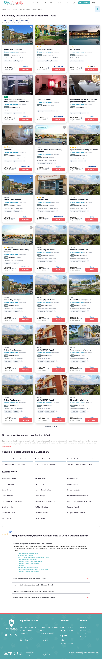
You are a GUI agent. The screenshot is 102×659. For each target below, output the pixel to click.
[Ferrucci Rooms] (51, 185)
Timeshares (44, 640)
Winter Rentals (40, 518)
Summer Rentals (73, 507)
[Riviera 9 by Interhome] (17, 285)
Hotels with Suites (73, 490)
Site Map (83, 630)
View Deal (25, 69)
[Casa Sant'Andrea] (51, 85)
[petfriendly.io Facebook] (6, 635)
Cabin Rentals (72, 478)
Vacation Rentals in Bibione (45, 458)
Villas (42, 630)
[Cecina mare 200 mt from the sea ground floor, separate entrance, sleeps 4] (84, 85)
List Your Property (66, 643)
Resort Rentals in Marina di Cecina (79, 501)
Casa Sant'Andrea (44, 99)
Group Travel (6, 490)
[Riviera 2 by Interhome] (51, 235)
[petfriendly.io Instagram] (11, 635)
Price (10, 20)
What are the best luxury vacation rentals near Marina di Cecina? (33, 591)
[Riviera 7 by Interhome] (17, 385)
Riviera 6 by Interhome (46, 300)
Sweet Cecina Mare (44, 49)
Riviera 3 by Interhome (13, 49)
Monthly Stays (40, 495)
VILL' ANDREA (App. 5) (46, 400)
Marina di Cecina (14, 52)
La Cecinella (75, 49)
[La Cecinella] (84, 35)
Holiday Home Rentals (43, 490)
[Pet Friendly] (31, 42)
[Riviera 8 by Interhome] (84, 185)
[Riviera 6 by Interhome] (51, 285)
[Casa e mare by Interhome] (84, 335)
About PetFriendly (66, 627)
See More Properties (51, 426)
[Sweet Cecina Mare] (51, 35)
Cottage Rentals (8, 484)
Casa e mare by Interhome (80, 350)
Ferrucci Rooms (43, 200)
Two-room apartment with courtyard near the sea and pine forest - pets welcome (16, 100)
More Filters (24, 20)
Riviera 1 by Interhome (12, 200)
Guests (16, 20)
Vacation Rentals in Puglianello (13, 464)
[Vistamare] (17, 135)
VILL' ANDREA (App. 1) (45, 350)
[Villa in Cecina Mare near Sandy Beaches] (17, 235)
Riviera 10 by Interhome (13, 350)
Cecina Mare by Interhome (80, 300)
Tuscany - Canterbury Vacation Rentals (81, 464)
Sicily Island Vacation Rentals (45, 464)
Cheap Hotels (39, 484)
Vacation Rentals (26, 630)
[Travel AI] (13, 653)
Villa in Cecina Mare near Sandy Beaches (49, 151)
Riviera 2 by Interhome (46, 250)
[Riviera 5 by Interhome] (84, 385)
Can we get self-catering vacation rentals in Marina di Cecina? (33, 585)
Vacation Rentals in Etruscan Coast (80, 458)
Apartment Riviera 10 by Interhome (84, 150)
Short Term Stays (8, 507)
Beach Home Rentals (9, 478)
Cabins (22, 633)
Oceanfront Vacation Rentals (77, 495)
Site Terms (83, 633)
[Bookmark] (31, 27)
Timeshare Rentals (41, 512)
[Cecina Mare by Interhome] (84, 285)
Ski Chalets (24, 640)
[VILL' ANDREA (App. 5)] (51, 385)
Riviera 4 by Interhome (79, 250)
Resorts (42, 636)
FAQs (62, 640)
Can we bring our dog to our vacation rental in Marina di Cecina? (34, 597)
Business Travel (40, 478)
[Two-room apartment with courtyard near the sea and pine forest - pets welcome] (17, 85)
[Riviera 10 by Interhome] (17, 335)
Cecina (7, 52)
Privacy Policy (84, 636)
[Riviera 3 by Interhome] (17, 35)
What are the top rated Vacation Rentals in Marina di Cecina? (32, 544)
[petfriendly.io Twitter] (16, 635)
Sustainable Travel (8, 512)
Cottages (23, 636)
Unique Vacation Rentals (76, 512)
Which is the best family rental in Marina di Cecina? (29, 579)
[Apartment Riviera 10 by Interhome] (84, 135)
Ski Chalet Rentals (41, 507)
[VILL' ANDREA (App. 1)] (51, 335)
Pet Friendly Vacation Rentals (12, 501)
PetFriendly (79, 652)
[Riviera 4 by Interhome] (84, 235)
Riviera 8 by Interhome (79, 200)
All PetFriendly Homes (28, 627)
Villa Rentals (6, 518)
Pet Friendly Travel (72, 3)
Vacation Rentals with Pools (45, 501)
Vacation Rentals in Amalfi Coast (14, 458)
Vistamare (8, 150)
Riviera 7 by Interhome (12, 400)
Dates (4, 20)
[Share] (97, 9)
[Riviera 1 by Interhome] (17, 185)
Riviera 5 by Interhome (79, 400)
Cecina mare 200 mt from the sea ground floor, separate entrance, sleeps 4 (83, 100)
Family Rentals (72, 484)
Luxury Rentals (7, 495)
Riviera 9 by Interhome (13, 300)
